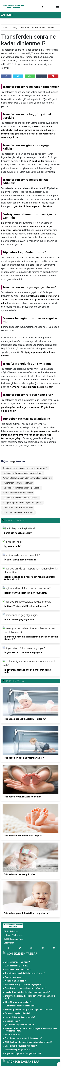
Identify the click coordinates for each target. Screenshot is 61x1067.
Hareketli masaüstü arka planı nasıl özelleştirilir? (27, 992)
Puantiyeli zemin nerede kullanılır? (20, 1006)
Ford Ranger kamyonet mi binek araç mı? (23, 1038)
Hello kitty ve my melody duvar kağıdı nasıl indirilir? (28, 1009)
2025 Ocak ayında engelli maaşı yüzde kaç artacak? (28, 1042)
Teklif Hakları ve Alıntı (13, 939)
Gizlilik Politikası (11, 931)
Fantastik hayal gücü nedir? (17, 1013)
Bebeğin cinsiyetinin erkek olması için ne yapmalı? (25, 468)
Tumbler (41, 76)
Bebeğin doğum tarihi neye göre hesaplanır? (22, 502)
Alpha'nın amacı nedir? (15, 981)
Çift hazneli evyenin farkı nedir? (19, 1024)
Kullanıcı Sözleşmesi (13, 935)
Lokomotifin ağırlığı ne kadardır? (20, 1017)
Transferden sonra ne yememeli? (18, 507)
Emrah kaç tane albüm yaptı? (18, 969)
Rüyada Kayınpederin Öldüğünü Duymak (23, 1053)
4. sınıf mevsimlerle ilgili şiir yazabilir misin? (25, 973)
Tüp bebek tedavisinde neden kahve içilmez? (23, 473)
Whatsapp (30, 76)
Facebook (6, 76)
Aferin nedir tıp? (12, 1034)
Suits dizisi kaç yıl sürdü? (16, 966)
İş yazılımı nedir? (12, 1021)
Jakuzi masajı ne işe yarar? (17, 1050)
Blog (15, 27)
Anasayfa (6, 15)
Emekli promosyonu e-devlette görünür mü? (25, 988)
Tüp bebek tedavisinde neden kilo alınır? (20, 498)
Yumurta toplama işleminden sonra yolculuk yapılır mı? (27, 478)
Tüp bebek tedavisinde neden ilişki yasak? (21, 488)
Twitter (18, 76)
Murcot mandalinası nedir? (17, 962)
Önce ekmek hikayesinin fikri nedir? (21, 1046)
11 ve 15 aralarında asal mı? (18, 1002)
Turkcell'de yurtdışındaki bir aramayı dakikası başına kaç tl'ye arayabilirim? (31, 1029)
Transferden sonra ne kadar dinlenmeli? (37, 27)
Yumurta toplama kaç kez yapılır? (18, 493)
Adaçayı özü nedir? (14, 977)
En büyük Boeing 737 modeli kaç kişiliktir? (24, 984)
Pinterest (53, 76)
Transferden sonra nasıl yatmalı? (18, 483)
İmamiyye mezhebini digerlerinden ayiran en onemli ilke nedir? (30, 997)
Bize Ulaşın (9, 943)
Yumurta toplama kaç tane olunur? (18, 512)
